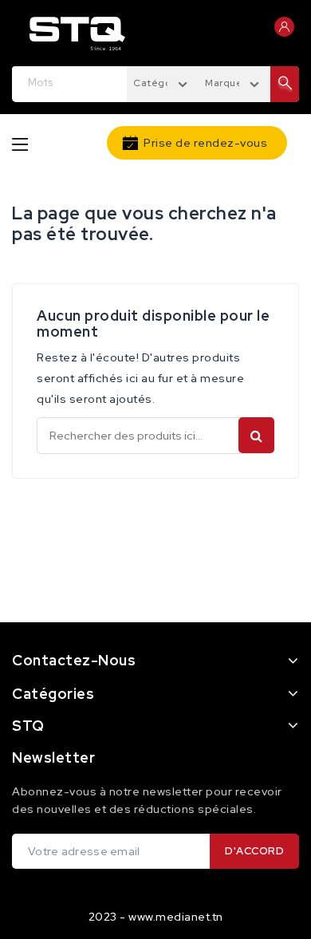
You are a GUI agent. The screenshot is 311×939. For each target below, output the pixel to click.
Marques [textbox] (226, 83)
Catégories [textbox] (161, 83)
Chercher (256, 435)
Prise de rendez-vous (205, 143)
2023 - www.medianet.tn (156, 916)
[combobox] (163, 82)
